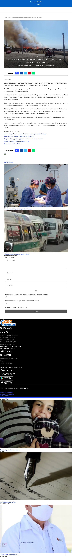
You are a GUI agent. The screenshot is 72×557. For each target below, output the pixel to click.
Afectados (7, 144)
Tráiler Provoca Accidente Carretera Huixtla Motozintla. (19, 136)
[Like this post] (17, 73)
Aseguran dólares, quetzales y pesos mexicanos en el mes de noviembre (23, 139)
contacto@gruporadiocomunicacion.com (11, 367)
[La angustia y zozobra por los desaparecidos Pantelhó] (36, 476)
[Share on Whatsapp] (33, 73)
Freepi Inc (25, 388)
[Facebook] (32, 4)
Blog (9, 17)
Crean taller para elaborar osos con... (9, 450)
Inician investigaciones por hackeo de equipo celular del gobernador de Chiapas (25, 134)
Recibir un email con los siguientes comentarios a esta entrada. (22, 300)
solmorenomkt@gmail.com (8, 348)
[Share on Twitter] (25, 73)
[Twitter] (34, 4)
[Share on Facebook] (21, 73)
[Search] (67, 9)
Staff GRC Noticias (26, 65)
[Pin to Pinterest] (29, 73)
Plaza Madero (18, 144)
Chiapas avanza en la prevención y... (9, 554)
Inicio (5, 17)
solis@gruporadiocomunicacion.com (10, 346)
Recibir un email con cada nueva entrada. (16, 307)
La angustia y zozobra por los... (8, 502)
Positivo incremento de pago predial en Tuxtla (16, 141)
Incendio (12, 144)
